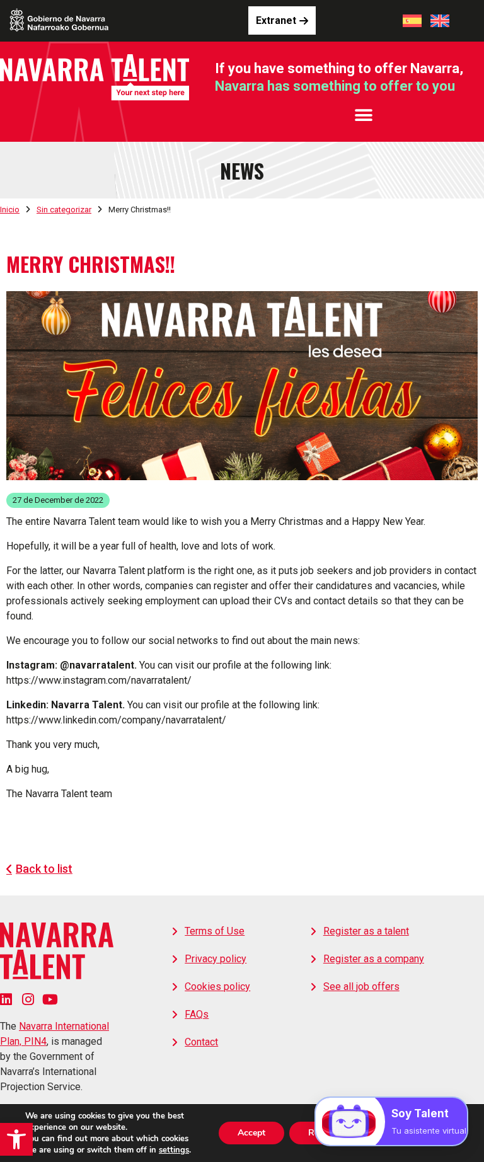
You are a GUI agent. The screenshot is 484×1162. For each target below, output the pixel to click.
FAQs (197, 1014)
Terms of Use (215, 931)
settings (174, 1150)
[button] (16, 1139)
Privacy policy (215, 959)
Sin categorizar (64, 209)
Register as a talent (366, 931)
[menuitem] (412, 20)
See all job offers (361, 986)
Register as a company (373, 959)
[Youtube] (50, 999)
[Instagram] (28, 999)
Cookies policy (217, 986)
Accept (251, 1133)
